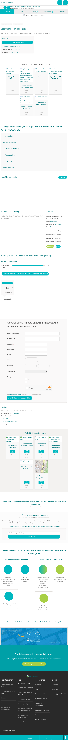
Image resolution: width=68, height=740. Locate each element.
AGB (36, 689)
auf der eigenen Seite (60, 579)
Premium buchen (25, 699)
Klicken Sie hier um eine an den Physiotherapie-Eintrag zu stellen (34, 526)
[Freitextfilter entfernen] (60, 2)
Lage (21, 11)
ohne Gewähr (62, 501)
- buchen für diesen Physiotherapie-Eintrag (44, 608)
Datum (9, 359)
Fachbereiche (9, 155)
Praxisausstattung (11, 149)
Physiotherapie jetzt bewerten (26, 273)
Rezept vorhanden (12, 377)
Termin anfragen (18, 42)
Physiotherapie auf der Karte (11, 46)
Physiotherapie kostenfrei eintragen (25, 693)
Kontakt (58, 246)
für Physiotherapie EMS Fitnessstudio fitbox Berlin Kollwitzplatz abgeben (8, 581)
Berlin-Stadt (53, 221)
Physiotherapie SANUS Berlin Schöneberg (55, 78)
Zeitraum (10, 365)
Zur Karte (5, 418)
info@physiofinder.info (60, 694)
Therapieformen (10, 136)
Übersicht (7, 11)
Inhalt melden (35, 505)
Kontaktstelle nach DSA (41, 698)
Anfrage (62, 11)
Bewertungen (48, 11)
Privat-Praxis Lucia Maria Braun (26, 468)
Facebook (55, 684)
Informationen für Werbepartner (23, 716)
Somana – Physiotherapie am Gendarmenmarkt (26, 108)
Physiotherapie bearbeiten (25, 687)
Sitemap (37, 715)
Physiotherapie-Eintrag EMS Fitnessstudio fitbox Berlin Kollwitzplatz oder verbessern (43, 582)
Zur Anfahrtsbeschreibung (9, 421)
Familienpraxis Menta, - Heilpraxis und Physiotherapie (41, 104)
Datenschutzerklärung (15, 394)
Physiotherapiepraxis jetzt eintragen (34, 664)
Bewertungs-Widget (23, 704)
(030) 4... (9, 49)
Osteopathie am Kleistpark (12, 78)
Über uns (3, 698)
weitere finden (25, 579)
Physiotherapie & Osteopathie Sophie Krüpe (27, 444)
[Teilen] (61, 737)
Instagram (55, 689)
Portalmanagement (40, 719)
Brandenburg (58, 224)
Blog (2, 702)
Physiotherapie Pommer (41, 444)
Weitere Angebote (9, 142)
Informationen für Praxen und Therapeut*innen (25, 709)
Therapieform (11, 371)
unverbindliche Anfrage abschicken (19, 398)
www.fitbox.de (14, 52)
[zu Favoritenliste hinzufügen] (2, 16)
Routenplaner (63, 177)
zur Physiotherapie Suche (2, 7)
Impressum (38, 684)
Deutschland (53, 227)
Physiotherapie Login (9, 730)
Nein (29, 381)
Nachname (10, 349)
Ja (28, 379)
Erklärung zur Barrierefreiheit (39, 704)
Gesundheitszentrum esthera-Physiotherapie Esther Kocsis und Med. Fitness (26, 86)
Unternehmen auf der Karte (7, 685)
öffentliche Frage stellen (35, 536)
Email (9, 354)
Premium (64, 66)
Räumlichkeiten (8, 168)
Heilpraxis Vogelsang (41, 76)
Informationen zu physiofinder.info (6, 708)
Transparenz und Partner (42, 710)
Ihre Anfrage (11, 338)
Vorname (10, 344)
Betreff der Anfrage (13, 333)
